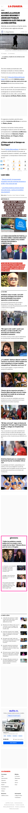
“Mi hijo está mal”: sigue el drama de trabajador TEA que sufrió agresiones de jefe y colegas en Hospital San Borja (14, 425)
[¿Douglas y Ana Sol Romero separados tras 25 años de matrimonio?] (21, 577)
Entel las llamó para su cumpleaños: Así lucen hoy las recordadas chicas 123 (13, 461)
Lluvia (13, 195)
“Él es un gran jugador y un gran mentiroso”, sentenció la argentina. (12, 368)
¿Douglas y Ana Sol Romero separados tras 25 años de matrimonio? (8, 577)
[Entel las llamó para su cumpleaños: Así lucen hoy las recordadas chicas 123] (14, 482)
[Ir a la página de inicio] (15, 6)
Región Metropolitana (12, 149)
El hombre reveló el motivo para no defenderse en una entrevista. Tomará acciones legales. (13, 337)
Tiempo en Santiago (19, 195)
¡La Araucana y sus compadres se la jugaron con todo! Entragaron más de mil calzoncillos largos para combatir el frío (9, 568)
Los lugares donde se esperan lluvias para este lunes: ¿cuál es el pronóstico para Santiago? (12, 190)
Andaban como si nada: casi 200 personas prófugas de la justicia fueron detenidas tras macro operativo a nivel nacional (12, 297)
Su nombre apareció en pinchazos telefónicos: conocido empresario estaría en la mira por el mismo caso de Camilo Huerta (11, 647)
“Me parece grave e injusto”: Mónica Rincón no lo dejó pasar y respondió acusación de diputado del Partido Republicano (11, 654)
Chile (2, 10)
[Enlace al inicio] (14, 538)
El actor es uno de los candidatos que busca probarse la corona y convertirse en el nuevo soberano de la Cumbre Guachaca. (12, 400)
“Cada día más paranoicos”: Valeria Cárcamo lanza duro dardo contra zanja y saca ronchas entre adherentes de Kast (10, 620)
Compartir (4, 53)
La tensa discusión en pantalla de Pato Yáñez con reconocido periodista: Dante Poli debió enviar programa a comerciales (14, 239)
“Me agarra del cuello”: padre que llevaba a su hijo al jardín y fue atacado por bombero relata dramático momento (12, 331)
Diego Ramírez (10, 32)
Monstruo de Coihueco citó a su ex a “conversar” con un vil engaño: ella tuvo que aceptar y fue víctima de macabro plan (11, 626)
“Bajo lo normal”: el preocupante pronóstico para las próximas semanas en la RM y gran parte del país (13, 181)
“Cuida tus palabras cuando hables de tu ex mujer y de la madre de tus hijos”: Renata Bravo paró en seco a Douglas (14, 544)
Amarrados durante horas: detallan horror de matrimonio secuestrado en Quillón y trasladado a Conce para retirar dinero (11, 633)
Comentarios (12, 53)
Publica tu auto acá (14, 716)
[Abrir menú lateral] (2, 6)
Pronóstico (9, 195)
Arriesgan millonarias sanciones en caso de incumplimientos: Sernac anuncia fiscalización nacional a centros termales (10, 661)
